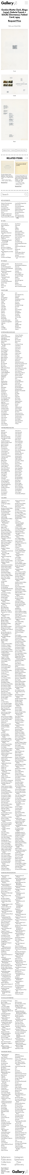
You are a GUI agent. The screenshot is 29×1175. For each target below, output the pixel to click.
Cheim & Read (4, 664)
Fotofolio (3, 732)
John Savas (3, 420)
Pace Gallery (18, 635)
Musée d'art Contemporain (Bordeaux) (19, 928)
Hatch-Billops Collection (6, 1138)
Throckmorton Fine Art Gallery (20, 793)
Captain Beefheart (5, 372)
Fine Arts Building (5, 725)
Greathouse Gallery (5, 790)
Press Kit (17, 271)
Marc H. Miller (18, 447)
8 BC (2, 293)
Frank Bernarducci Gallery (5, 736)
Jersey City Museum (5, 964)
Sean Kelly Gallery (19, 716)
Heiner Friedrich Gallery (6, 807)
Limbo (2, 326)
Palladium (17, 303)
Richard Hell (18, 386)
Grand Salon (4, 789)
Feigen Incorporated (6, 724)
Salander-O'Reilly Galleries (19, 705)
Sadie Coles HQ (18, 703)
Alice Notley (4, 435)
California (3, 238)
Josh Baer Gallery (5, 865)
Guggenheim (4, 941)
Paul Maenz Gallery (19, 648)
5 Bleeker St (4, 502)
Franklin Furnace (5, 1125)
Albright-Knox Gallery (6, 878)
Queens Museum (19, 960)
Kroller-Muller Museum (6, 967)
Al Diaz (3, 342)
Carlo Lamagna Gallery (6, 649)
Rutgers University (19, 1005)
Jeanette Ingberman (6, 484)
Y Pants (16, 423)
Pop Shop (17, 1079)
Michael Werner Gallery (20, 591)
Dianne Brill (3, 375)
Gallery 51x (3, 767)
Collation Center (5, 1097)
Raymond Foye (18, 471)
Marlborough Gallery (20, 575)
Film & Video (4, 282)
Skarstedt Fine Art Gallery (19, 740)
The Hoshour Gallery (20, 779)
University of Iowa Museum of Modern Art (21, 1029)
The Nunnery (18, 780)
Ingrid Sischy (4, 474)
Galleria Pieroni (4, 766)
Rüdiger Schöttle (19, 700)
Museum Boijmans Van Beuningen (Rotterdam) (20, 883)
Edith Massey (4, 383)
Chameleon (4, 1083)
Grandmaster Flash (5, 398)
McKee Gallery (18, 588)
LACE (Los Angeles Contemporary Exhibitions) (19, 524)
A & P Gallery (4, 520)
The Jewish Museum (19, 985)
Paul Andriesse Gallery (20, 645)
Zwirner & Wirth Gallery (20, 869)
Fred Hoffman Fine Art (6, 739)
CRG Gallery (4, 676)
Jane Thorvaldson (5, 480)
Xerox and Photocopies (20, 286)
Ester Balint (3, 387)
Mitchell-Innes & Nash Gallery (20, 594)
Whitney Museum (19, 994)
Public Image (18, 1085)
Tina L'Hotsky (18, 422)
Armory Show (4, 891)
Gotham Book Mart (5, 1132)
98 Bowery (19, 1164)
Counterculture (4, 244)
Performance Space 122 (20, 1075)
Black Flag (3, 360)
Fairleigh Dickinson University (5, 1015)
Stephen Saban (18, 401)
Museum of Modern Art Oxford (20, 917)
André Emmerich (5, 569)
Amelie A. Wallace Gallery (5, 548)
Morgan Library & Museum (19, 876)
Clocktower (4, 673)
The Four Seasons (19, 1118)
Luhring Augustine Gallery (19, 555)
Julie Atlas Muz (18, 336)
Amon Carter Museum (6, 886)
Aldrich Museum (5, 879)
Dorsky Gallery (4, 697)
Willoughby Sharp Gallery (19, 846)
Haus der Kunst (4, 802)
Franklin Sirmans (5, 465)
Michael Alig (18, 451)
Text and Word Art (19, 215)
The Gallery (18, 777)
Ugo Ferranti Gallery (20, 812)
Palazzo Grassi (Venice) (20, 947)
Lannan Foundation (5, 978)
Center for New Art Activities (5, 1081)
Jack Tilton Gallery (5, 837)
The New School (19, 1022)
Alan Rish (3, 433)
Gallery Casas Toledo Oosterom (6, 771)
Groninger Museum (5, 939)
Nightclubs (17, 238)
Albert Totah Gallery (6, 535)
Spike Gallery (18, 752)
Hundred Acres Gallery (6, 823)
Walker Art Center (19, 992)
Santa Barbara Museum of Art (20, 967)
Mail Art (17, 229)
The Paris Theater (19, 1125)
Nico (16, 378)
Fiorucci (3, 1119)
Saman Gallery (18, 709)
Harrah (3, 311)
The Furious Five (19, 413)
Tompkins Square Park (20, 1137)
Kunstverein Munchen (6, 974)
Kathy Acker (18, 439)
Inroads (3, 1139)
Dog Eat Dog (4, 381)
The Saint (17, 314)
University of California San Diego (20, 1027)
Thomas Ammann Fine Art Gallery (20, 787)
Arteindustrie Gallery (6, 593)
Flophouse (3, 1120)
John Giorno (18, 430)
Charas (3, 662)
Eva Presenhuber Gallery (7, 718)
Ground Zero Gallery (6, 795)
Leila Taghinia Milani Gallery (20, 533)
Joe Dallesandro (5, 414)
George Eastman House (6, 938)
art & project (4, 581)
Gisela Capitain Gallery (6, 786)
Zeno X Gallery (18, 867)
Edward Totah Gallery (6, 706)
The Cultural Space (19, 1115)
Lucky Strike (4, 329)
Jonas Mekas (18, 436)
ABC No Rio (4, 527)
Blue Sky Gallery (5, 621)
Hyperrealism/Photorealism (7, 216)
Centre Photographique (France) (6, 911)
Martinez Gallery (19, 576)
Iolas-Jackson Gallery (6, 824)
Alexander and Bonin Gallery (6, 538)
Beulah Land (4, 299)
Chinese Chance (5, 1089)
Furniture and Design (6, 257)
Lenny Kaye (18, 348)
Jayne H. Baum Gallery (6, 847)
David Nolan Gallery (6, 686)
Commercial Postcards (6, 281)
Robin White (18, 475)
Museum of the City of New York (20, 923)
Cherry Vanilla (4, 374)
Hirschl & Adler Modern (6, 812)
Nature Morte (18, 614)
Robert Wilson (18, 474)
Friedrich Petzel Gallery (6, 744)
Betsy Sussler (4, 358)
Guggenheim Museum (6, 942)
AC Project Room (5, 529)
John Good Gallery (5, 855)
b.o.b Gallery (4, 599)
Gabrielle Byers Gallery (6, 750)
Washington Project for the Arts (20, 1148)
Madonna (17, 360)
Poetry (16, 244)
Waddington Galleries (20, 833)
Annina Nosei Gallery (6, 574)
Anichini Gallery (5, 571)
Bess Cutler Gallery (5, 617)
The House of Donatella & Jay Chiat (20, 1121)
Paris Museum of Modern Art (21, 949)
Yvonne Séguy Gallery (20, 864)
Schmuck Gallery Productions (19, 714)
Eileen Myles (4, 460)
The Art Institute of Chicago (19, 1017)
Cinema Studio (4, 1091)
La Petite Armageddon (6, 321)
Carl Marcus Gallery (6, 648)
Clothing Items (4, 279)
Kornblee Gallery (19, 512)
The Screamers (18, 417)
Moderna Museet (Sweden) (5, 989)
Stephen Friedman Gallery (19, 766)
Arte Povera (4, 206)
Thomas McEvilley (19, 487)
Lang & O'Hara (18, 527)
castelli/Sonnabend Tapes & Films (5, 654)
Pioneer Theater (18, 1078)
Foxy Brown (4, 393)
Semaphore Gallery (19, 720)
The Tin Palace (18, 1131)
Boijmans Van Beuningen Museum (6, 893)
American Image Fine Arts (6, 557)
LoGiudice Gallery (19, 549)
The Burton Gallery (19, 774)
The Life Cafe (18, 1123)
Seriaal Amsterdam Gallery (19, 725)
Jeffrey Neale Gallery (6, 849)
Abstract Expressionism (6, 203)
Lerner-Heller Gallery (20, 540)
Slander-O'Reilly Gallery (21, 742)
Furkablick (3, 1126)
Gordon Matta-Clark (21, 150)
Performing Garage (19, 1076)
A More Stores (4, 223)
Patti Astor (17, 465)
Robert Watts (18, 472)
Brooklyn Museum (5, 898)
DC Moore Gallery (5, 689)
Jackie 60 (3, 315)
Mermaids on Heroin (20, 372)
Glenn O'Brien (4, 466)
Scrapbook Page (19, 275)
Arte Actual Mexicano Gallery (6, 590)
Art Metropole (4, 1063)
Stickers (17, 283)
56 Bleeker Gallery (5, 509)
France (2, 255)
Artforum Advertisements (7, 268)
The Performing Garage (20, 1126)
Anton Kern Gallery (5, 577)
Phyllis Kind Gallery (19, 660)
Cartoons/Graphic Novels (5, 277)
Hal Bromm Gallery (5, 798)
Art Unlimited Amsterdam (7, 588)
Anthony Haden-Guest (6, 442)
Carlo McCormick (5, 450)
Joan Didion (4, 493)
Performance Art (19, 210)
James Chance (4, 407)
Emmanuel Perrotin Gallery (5, 714)
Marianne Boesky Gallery (19, 569)
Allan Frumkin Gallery (6, 542)
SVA (16, 1009)
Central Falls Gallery (6, 660)
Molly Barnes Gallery (20, 602)
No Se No (17, 624)
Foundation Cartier (5, 935)
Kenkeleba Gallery (19, 505)
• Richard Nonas (18, 184)
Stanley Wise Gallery (20, 757)
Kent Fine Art (18, 506)
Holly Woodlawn (5, 401)
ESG (2, 386)
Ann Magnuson (4, 350)
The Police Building (19, 1128)
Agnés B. (3, 430)
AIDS (2, 226)
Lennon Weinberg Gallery (19, 536)
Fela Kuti (3, 389)
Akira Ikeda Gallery (5, 533)
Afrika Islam (4, 341)
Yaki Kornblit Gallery (20, 860)
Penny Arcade (18, 384)
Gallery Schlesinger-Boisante (6, 773)
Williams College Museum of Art (19, 1046)
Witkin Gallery (18, 848)
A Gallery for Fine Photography (5, 522)
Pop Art (17, 213)
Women (17, 255)
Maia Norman (18, 445)
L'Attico (17, 520)
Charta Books (4, 1086)
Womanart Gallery (19, 854)
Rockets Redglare (19, 387)
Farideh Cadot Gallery (6, 719)
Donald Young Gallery (6, 696)
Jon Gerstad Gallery (6, 861)
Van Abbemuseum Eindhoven (19, 987)
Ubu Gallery (18, 811)
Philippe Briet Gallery (20, 656)
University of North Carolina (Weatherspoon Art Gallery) (20, 1035)
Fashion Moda (4, 721)
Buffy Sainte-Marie (5, 367)
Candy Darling (4, 370)
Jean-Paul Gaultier (5, 483)
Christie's (3, 915)
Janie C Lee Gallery (5, 843)
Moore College (4, 1037)
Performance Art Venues (20, 1073)
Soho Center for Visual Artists (20, 1101)
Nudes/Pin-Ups (18, 241)
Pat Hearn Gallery (19, 642)
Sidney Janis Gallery (20, 733)
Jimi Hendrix (4, 413)
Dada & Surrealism (5, 209)
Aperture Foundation (6, 889)
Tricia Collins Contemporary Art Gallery (20, 804)
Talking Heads (18, 407)
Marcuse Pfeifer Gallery (20, 563)
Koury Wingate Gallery (20, 514)
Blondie (3, 362)
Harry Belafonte (5, 399)
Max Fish (17, 585)
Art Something (4, 587)
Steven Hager (18, 483)
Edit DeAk (3, 459)
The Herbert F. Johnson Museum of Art (20, 1019)
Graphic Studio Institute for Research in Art (6, 1022)
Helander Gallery (5, 808)
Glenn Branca (4, 395)
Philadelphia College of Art (6, 1043)
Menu (26, 3)
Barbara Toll (4, 606)
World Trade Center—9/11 (20, 257)
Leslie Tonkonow (19, 541)
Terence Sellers (18, 410)
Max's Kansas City (19, 294)
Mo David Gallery (19, 597)
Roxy (16, 308)
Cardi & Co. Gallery (5, 645)
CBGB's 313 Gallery (5, 658)
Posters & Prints (18, 269)
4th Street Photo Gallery (6, 518)
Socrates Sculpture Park (20, 1099)
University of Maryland (20, 1032)
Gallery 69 (3, 768)
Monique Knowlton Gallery (19, 606)
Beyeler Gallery (4, 620)
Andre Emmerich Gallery (7, 565)
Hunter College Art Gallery (5, 1027)
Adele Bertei (4, 338)
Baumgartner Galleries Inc (6, 612)
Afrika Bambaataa (5, 339)
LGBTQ (16, 228)
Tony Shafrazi (18, 490)
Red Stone (17, 1091)
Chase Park (3, 1088)
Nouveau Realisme (19, 206)
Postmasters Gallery (19, 665)
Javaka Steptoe (5, 481)
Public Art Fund (18, 958)
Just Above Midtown (6, 869)
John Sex (3, 422)
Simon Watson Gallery (20, 738)
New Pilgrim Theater (20, 1062)
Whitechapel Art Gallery (21, 842)
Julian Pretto (4, 866)
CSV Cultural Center (5, 921)
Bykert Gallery (4, 640)
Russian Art (17, 249)
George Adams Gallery (6, 782)
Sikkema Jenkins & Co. (20, 735)
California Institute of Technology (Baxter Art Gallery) (7, 1011)
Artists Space (4, 594)
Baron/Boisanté (4, 607)
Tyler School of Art (19, 1023)
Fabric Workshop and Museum (6, 929)
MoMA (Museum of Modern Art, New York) (5, 992)
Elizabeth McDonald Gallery (6, 710)
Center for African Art (6, 906)
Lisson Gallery (18, 546)
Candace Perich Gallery (6, 643)
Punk (16, 247)
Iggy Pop (3, 402)
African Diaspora (5, 225)
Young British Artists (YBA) (19, 217)
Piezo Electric (18, 663)
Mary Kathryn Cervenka (20, 368)
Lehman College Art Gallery (5, 1029)
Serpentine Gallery (19, 729)
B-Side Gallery (4, 597)
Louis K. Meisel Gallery (20, 550)
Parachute (17, 1070)
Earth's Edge (4, 1108)
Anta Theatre (4, 1057)
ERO (2, 1113)
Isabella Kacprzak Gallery (5, 826)
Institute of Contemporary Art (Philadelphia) (6, 958)
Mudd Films (17, 1057)
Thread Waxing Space (20, 1134)
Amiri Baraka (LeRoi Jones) (6, 438)
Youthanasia (18, 327)
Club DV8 (3, 306)
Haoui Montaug (5, 469)
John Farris (3, 495)
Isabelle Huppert (5, 403)
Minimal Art (18, 204)
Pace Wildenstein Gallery (21, 636)
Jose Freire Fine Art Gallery (5, 863)
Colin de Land (4, 457)
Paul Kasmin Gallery (19, 647)
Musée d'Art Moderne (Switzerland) (20, 931)
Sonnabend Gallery (19, 746)
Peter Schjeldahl (18, 468)
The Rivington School (20, 252)
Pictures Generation (19, 212)
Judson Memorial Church (7, 1144)
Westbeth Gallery (19, 839)
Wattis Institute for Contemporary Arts (20, 1039)
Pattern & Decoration (20, 209)
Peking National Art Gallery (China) (19, 953)
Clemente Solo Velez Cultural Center (6, 1094)
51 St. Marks (4, 506)
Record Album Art (19, 274)
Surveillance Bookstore (20, 1109)
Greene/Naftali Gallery (6, 792)
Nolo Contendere (19, 627)
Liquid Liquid (18, 353)
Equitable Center (5, 1111)
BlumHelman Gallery (6, 623)
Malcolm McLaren (19, 362)
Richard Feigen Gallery (20, 675)
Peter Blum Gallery (19, 654)
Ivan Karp (3, 478)
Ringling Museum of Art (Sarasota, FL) (20, 962)
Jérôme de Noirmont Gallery (20, 501)
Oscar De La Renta (19, 460)
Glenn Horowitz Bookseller (5, 1130)
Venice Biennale (18, 1144)
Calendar (3, 275)
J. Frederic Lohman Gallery (5, 829)
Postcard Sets (18, 268)
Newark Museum (19, 946)
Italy (16, 226)
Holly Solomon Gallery (6, 817)
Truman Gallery (18, 806)
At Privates (3, 1064)
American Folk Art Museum (5, 882)
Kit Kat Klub (4, 318)
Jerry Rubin (3, 489)
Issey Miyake (4, 477)
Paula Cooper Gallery (20, 650)
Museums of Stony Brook (21, 925)
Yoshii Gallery (18, 861)
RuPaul (16, 395)
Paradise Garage (19, 305)
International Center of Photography (6, 962)
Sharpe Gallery (18, 730)
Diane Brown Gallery (6, 693)
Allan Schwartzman (5, 436)
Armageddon (4, 297)
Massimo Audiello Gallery (19, 580)
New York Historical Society (19, 943)
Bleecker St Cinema (5, 1069)
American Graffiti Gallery (5, 554)
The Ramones (18, 416)
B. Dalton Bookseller (5, 1066)
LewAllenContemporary (20, 543)
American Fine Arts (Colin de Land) (7, 551)
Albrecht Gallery (5, 536)
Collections (6, 1161)
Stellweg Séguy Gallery (20, 764)
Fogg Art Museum (5, 931)
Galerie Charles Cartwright (4, 755)
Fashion (3, 254)
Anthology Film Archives (6, 1058)
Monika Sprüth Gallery (20, 604)
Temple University (19, 1015)
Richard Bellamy (19, 673)
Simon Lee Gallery (19, 736)
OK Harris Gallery (19, 632)
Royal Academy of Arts (20, 1003)
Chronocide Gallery (5, 667)
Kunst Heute (4, 1147)
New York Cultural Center (19, 941)
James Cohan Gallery (6, 838)
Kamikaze (3, 317)
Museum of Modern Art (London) (20, 914)
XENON (17, 326)
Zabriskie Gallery (19, 866)
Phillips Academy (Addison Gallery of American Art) (6, 1047)
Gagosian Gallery (5, 751)
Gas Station (18, 223)
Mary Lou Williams (19, 369)
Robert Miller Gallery (20, 684)
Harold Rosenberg (5, 471)
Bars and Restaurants (6, 235)
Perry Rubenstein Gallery (21, 653)
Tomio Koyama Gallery (20, 799)
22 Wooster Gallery (5, 503)
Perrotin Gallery (19, 651)
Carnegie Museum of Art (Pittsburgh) (7, 904)
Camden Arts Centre (6, 899)
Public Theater (18, 1087)
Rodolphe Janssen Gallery (19, 688)
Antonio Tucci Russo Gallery (5, 579)
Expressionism (4, 210)
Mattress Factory (19, 583)
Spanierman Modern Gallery (20, 749)
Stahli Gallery (18, 755)
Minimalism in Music (19, 232)
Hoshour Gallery (5, 818)
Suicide (16, 404)
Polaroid (17, 266)
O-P (16, 1067)
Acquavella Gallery (5, 530)
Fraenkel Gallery (5, 734)
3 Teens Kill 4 (4, 335)
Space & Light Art (19, 280)
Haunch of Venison (5, 801)
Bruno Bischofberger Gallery (6, 637)
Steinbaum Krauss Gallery (19, 762)
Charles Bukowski (5, 453)
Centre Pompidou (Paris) (7, 913)
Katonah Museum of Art (6, 965)
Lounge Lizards (18, 357)
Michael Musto (18, 454)
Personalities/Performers (21, 243)
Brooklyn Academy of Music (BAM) (6, 634)
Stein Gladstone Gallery (20, 760)
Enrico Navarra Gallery (6, 716)
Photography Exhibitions (21, 265)
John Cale (3, 415)
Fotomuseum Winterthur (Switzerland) (6, 933)
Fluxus (2, 212)
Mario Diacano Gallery (20, 572)
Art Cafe (3, 1060)
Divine (2, 378)
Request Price (14, 20)
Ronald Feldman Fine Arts (20, 692)
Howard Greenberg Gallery (6, 820)
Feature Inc (3, 722)
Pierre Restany (18, 469)
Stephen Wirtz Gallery (20, 768)
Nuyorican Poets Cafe (20, 1066)
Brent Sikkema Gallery (6, 626)
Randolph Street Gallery (20, 669)
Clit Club (3, 303)
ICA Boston (3, 951)
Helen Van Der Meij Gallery (5, 810)
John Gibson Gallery (6, 853)
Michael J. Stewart (19, 453)
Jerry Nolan (4, 411)
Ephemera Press (19, 1160)
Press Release (18, 272)
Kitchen (3, 1145)
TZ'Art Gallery (18, 809)
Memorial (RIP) (18, 231)
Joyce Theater (4, 1142)
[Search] (14, 194)
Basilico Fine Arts (5, 609)
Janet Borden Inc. (5, 840)
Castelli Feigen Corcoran (7, 651)
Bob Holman (4, 447)
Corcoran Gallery (5, 674)
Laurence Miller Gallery (20, 528)
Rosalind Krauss (18, 478)
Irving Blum (3, 475)
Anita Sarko (4, 348)
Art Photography (5, 204)
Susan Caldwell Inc (19, 771)
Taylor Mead (18, 408)
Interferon (3, 1141)
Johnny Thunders (19, 335)
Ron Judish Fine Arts (19, 690)
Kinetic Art (3, 285)
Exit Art (3, 1114)
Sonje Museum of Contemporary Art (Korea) (20, 974)
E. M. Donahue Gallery (6, 703)
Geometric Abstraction (6, 213)
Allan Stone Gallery (5, 543)
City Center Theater (5, 1092)
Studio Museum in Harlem (19, 981)
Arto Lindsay (4, 355)
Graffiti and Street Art (6, 215)
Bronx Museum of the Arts (6, 896)
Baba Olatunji (4, 357)
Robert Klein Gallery (20, 683)
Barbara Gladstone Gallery (5, 603)
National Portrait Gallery (21, 613)
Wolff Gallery (18, 852)
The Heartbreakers (19, 414)
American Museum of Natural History (6, 884)
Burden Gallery (4, 639)
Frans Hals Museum (5, 936)
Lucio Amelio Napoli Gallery (20, 552)
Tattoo (16, 250)
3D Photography (5, 263)
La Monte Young (19, 344)
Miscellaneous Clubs (19, 299)
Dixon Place (4, 1105)
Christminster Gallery (6, 665)
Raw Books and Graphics (21, 1088)
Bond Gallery (4, 625)
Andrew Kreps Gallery (6, 568)
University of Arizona (20, 1025)
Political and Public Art (20, 246)
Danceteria (3, 309)
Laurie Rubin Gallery (20, 530)
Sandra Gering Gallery (20, 712)
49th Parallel (4, 517)
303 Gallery (4, 515)
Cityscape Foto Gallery (6, 670)
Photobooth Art (18, 263)
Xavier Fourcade (19, 857)
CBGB (2, 302)
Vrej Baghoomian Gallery (19, 830)
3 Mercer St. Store (5, 500)
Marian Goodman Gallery (19, 567)
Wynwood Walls (19, 855)
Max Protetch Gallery (20, 586)
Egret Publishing (5, 1110)
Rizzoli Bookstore (19, 1093)
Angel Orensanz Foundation (5, 1055)
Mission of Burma (19, 374)
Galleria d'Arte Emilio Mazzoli (6, 763)
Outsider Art (18, 207)
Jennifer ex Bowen (5, 487)
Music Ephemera (19, 234)
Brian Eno (3, 365)
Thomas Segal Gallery (20, 790)
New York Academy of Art (6, 1039)
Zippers (17, 329)
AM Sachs (3, 546)
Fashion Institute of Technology (5, 1018)
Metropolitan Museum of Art (7, 984)
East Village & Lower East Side (7, 252)
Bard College (4, 1002)
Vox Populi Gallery (19, 828)
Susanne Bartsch (19, 484)
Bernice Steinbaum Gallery (5, 615)
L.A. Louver (18, 521)
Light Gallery (18, 544)
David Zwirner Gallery (6, 688)
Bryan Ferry (4, 366)
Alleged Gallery (5, 545)
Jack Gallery (4, 834)
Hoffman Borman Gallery (5, 815)
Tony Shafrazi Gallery (20, 801)
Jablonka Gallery (5, 832)
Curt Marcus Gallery (6, 677)
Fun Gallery (4, 747)
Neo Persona (18, 617)
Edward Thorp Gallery (6, 705)
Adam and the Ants (5, 336)
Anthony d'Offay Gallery (7, 575)
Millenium (17, 1054)
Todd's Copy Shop (19, 1135)
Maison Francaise (5, 1031)
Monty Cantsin (18, 375)
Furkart (3, 1128)
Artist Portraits (4, 231)
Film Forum (3, 1116)
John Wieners (18, 433)
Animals (3, 228)
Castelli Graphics (5, 652)
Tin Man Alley (18, 798)
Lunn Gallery (18, 557)
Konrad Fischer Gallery (20, 511)
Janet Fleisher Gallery (6, 841)
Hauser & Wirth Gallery (6, 804)
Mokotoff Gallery (19, 601)
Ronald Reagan (18, 477)
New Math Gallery (19, 621)
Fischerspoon (4, 390)
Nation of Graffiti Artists (20, 1059)
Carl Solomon (4, 448)
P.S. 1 (16, 633)
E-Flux (2, 700)
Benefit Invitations (5, 237)
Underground (18, 321)
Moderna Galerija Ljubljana (19, 599)
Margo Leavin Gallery (20, 565)
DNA (2, 379)
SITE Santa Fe (18, 971)
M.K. (16, 293)
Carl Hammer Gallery (6, 646)
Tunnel (16, 320)
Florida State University (6, 1020)
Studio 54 (17, 311)
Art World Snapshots (6, 266)
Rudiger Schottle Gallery (21, 698)
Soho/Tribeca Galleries (20, 743)
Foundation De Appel (6, 1123)
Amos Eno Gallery (5, 559)
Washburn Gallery (19, 836)
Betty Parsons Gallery (6, 619)
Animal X (3, 346)
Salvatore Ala (18, 707)
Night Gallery (18, 623)
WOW (16, 1150)
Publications (6, 1159)
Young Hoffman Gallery (20, 863)
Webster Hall (18, 324)
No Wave (17, 240)
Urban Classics (18, 814)
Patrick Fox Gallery (19, 644)
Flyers (2, 284)
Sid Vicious (17, 398)
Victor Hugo (18, 492)
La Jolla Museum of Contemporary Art (6, 976)
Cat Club (3, 300)
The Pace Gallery (19, 783)
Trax (16, 1140)
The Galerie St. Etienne (20, 776)
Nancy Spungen (19, 377)
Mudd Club (17, 300)
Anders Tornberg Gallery (7, 560)
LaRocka (3, 323)
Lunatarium (4, 1148)
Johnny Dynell (4, 425)
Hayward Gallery (5, 805)
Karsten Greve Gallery (20, 503)
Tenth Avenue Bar (19, 1110)
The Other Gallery (19, 782)
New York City (18, 237)
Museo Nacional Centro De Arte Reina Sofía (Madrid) (20, 879)
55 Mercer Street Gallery (7, 508)
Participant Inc (18, 1072)
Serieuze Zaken (18, 727)
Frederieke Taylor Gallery (5, 742)
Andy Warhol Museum (6, 888)
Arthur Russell (4, 354)
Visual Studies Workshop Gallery (21, 826)
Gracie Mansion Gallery (6, 787)
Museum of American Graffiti (20, 889)
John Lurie (3, 419)
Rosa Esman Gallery (19, 694)
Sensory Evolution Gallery (19, 722)
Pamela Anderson (19, 381)
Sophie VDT (18, 481)
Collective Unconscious (6, 1101)
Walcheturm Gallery (20, 835)
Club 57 (3, 305)
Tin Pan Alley (18, 317)
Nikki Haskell (18, 459)
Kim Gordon (18, 339)
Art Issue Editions (5, 585)
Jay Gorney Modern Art (6, 846)
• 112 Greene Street (19, 182)
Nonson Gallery (19, 629)
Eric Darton (3, 462)
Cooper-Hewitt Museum (6, 919)
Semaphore (18, 717)
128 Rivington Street (5, 514)
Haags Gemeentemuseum (6, 946)
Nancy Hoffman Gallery (20, 611)
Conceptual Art (4, 207)
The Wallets (17, 419)
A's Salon (3, 524)
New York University (6, 1041)
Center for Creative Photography (5, 909)
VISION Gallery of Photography (19, 823)
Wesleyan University (19, 1041)
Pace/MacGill (18, 638)
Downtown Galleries (6, 247)
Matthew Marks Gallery (20, 582)
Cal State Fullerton (5, 1008)
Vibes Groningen (19, 1146)
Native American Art (20, 235)
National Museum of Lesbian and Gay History (20, 935)
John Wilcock (18, 435)
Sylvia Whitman (18, 486)
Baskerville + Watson (6, 610)
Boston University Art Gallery (6, 1004)
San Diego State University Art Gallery (20, 1007)
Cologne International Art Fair (6, 1103)
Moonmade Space (19, 1056)
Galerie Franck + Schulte (9, 150)
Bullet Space (4, 1075)
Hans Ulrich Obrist (5, 468)
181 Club (3, 294)
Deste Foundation (5, 922)
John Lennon (4, 417)
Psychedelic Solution (19, 668)
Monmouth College (5, 1036)
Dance (2, 245)
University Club (18, 1141)
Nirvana (17, 302)
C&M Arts (3, 1078)
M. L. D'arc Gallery (19, 560)
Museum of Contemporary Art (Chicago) (20, 893)
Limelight (3, 327)
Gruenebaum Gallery (6, 796)
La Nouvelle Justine (5, 320)
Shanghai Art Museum (20, 970)
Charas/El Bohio (5, 1085)
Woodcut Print (18, 284)
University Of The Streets (20, 1143)
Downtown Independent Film (6, 249)
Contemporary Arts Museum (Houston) (6, 917)
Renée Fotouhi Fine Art (20, 672)
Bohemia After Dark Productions (5, 1072)
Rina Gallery (18, 680)
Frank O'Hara (4, 463)
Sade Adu (17, 396)
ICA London (4, 953)
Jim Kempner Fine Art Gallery (6, 851)
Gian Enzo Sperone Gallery (5, 784)
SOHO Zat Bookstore (20, 1103)
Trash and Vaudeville (20, 1138)
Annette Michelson (5, 441)
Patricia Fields (18, 463)
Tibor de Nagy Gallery (20, 795)
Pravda (17, 1082)
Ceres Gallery (4, 661)
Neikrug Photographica (20, 616)
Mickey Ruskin (18, 456)
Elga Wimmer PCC (5, 708)
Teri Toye (17, 411)
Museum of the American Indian (21, 920)
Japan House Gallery (6, 844)
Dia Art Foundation (5, 924)
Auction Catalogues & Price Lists (6, 272)
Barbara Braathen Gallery (5, 601)
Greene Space (4, 1135)
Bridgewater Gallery (6, 628)
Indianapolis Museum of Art (6, 955)
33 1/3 (2, 505)
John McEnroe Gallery (6, 856)
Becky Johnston (4, 445)
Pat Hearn (17, 462)
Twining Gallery (18, 808)
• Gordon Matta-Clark (6, 179)
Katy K (16, 338)
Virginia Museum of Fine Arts (20, 990)
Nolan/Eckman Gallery (20, 626)
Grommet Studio (5, 793)
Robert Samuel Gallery (20, 685)
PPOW (16, 666)
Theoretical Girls (19, 420)
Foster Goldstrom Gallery (5, 730)
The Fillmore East (19, 1116)
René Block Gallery (19, 671)
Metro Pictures (4, 1150)
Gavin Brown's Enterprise (7, 780)
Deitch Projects (4, 691)
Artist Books (4, 269)
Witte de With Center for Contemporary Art (21, 850)
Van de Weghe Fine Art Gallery (20, 816)
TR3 (16, 318)
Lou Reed (17, 356)
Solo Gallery (18, 745)
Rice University (18, 1002)
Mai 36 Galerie (18, 562)
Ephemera (5, 1156)
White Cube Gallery (19, 841)
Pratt (16, 1000)
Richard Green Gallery (20, 677)
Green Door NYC (5, 1133)
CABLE (2, 642)
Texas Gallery (18, 773)
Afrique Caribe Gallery (6, 532)
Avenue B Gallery (5, 596)
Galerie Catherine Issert (6, 753)
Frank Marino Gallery (6, 738)
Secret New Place (19, 1097)
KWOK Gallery (18, 518)
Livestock (17, 547)
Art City (3, 584)
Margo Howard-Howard (21, 363)
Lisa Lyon (17, 354)
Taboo (16, 405)
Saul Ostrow (18, 480)
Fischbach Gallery (5, 726)
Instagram (19, 1156)
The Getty (17, 984)
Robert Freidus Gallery (20, 681)
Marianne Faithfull (19, 365)
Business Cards (4, 274)
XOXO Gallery (18, 858)
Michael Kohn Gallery (20, 589)
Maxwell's (17, 296)
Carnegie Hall (4, 1079)
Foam (2, 728)
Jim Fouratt (3, 490)
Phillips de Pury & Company (19, 956)
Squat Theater (18, 309)
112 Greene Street (5, 512)
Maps (2, 287)
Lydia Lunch (18, 359)
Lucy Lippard (18, 444)
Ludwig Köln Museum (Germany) (6, 980)
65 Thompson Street (5, 511)
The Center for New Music (19, 1112)
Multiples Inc (18, 608)
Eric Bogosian (4, 384)
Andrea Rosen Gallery (6, 566)
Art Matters (3, 1061)
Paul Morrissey (18, 466)
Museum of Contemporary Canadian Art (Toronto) (19, 905)
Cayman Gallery (5, 657)
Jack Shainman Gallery (6, 835)
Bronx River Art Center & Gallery (7, 630)
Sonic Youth (17, 399)
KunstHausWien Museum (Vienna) (7, 969)
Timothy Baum (18, 489)
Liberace (17, 350)
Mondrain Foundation (6, 995)
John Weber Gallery (6, 859)
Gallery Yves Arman (5, 777)
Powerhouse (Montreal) (20, 1081)
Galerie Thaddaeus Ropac (5, 761)
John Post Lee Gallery (6, 858)
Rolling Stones (18, 389)
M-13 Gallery (18, 559)
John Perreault (18, 432)
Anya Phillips (4, 353)
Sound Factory (18, 1104)
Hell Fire (3, 312)
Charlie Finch (4, 454)
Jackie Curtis (4, 405)
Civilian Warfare (5, 672)
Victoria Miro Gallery (20, 821)
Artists (3, 1164)
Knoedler (17, 509)
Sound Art (17, 278)
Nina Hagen (18, 380)
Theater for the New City (21, 1132)
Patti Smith (17, 383)
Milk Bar (17, 297)
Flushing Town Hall (5, 1122)
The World (17, 315)
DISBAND (3, 377)
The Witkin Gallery (19, 785)
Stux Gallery (18, 770)
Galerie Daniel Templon (6, 757)
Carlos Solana (4, 451)
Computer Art (4, 242)
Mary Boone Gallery (20, 578)
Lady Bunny (18, 345)
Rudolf (16, 392)
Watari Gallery (18, 838)
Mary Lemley (18, 448)
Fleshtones (3, 391)
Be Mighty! (3, 1067)
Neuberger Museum (19, 937)
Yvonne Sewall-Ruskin (20, 493)
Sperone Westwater (19, 751)
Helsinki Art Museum (6, 948)
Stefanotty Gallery (19, 758)
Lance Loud (18, 347)
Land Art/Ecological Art (20, 203)
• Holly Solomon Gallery (6, 180)
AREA (2, 296)
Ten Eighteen (18, 312)
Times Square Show (19, 253)
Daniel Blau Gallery (5, 682)
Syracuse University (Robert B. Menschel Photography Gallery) (21, 1012)
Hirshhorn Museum (5, 950)
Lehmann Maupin (19, 531)
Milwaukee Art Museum (6, 986)
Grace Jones (4, 396)
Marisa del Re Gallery (20, 573)
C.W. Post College (5, 1006)
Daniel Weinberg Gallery (7, 684)
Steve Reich (17, 402)
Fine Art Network (5, 1117)
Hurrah (3, 314)
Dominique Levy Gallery (6, 694)
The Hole (17, 1119)
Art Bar (2, 582)
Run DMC (17, 393)
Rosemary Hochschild (20, 390)
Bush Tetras (3, 369)
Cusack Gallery (4, 679)
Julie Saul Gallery (5, 868)
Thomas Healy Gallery (20, 789)
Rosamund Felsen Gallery (19, 696)
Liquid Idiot (17, 351)
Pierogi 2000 (18, 661)
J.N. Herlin (3, 831)
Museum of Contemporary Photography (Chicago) (19, 910)
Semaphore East (19, 719)
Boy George (4, 363)
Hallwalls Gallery (5, 799)
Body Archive (4, 1070)
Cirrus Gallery (4, 669)
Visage (16, 323)
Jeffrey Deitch (4, 486)
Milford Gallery (18, 592)
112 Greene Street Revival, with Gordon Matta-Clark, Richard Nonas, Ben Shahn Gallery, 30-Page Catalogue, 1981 (21, 178)
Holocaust (17, 225)
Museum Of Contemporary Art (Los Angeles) (20, 897)
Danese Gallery (4, 681)
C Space (3, 1076)
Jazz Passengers (5, 410)
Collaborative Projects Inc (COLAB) (6, 240)
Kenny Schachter (19, 441)
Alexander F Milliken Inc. (7, 540)
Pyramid (17, 306)
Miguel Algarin (18, 457)
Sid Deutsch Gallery (19, 732)
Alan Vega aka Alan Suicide (6, 344)
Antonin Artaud (4, 444)
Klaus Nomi (17, 341)
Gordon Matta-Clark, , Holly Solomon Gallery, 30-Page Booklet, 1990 (7, 176)
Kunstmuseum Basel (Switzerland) (5, 972)
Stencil (16, 281)
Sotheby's (17, 977)
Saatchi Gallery (18, 701)
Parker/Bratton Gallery (20, 641)
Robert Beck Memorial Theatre (20, 1095)
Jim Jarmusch (4, 492)
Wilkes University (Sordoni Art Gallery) (20, 1043)
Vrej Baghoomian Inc (20, 832)
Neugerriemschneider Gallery (20, 619)
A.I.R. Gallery (4, 526)
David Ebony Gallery (6, 685)
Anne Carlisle (4, 351)
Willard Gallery (18, 844)
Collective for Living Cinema (5, 1099)
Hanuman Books (5, 1136)
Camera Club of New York (6, 902)
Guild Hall (3, 944)
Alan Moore (4, 432)
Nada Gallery (18, 609)
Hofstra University (5, 1024)
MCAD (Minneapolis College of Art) (6, 1033)
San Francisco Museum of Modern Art (21, 965)
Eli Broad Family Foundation (5, 926)
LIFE (2, 324)
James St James (4, 408)
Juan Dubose (18, 438)
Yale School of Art (19, 1048)
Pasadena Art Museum (20, 951)
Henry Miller (4, 472)
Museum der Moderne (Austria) (20, 887)
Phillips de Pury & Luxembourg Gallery (20, 658)
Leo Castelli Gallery (19, 538)
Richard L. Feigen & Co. (20, 678)
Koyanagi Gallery (19, 515)
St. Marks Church (19, 1106)
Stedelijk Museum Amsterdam (19, 979)
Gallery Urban (4, 775)
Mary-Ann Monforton (20, 450)
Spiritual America (19, 754)
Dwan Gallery (4, 698)
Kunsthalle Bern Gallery (20, 517)
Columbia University (6, 1013)
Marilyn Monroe (19, 366)
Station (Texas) (18, 1107)
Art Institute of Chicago (6, 1000)
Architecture (4, 229)
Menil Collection (5, 982)
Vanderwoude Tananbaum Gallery (20, 819)
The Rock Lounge (19, 1129)
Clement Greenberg (5, 456)
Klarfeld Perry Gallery (20, 508)
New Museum (18, 939)
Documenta (4, 1107)
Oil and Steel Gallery (20, 630)
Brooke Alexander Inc (6, 632)
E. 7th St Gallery (5, 702)
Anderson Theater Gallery (5, 562)
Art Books (3, 265)
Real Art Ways (18, 1090)
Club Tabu (3, 308)
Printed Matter (18, 1084)
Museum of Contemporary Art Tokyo (20, 901)
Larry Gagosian (19, 442)
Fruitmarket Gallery (5, 745)
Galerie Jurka (4, 758)
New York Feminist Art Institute (20, 1064)
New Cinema (18, 1060)
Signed (16, 277)
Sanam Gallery (18, 710)
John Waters (4, 423)
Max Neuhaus (18, 371)
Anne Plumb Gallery (5, 572)
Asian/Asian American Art (6, 233)
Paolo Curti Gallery (19, 639)
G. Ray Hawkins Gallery (6, 748)
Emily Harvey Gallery (6, 712)
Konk (16, 342)
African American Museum (5, 876)
